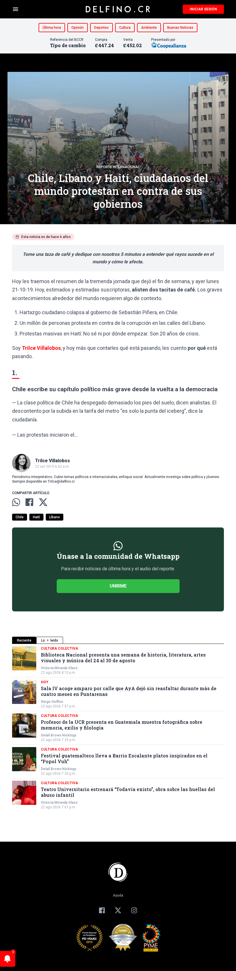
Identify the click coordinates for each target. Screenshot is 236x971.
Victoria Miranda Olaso (59, 668)
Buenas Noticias (180, 28)
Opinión (77, 28)
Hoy (44, 682)
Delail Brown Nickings (59, 735)
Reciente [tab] (24, 640)
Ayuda (118, 895)
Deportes (101, 28)
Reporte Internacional (118, 167)
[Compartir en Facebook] (29, 502)
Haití (36, 517)
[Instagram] (134, 910)
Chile (20, 517)
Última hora (52, 28)
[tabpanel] (118, 727)
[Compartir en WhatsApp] (16, 502)
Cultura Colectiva (59, 648)
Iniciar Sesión (203, 9)
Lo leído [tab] (49, 640)
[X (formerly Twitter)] (118, 910)
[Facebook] (101, 910)
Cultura (125, 28)
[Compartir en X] (43, 502)
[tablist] (118, 640)
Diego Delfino (52, 702)
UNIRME (118, 586)
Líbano (54, 517)
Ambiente (149, 28)
